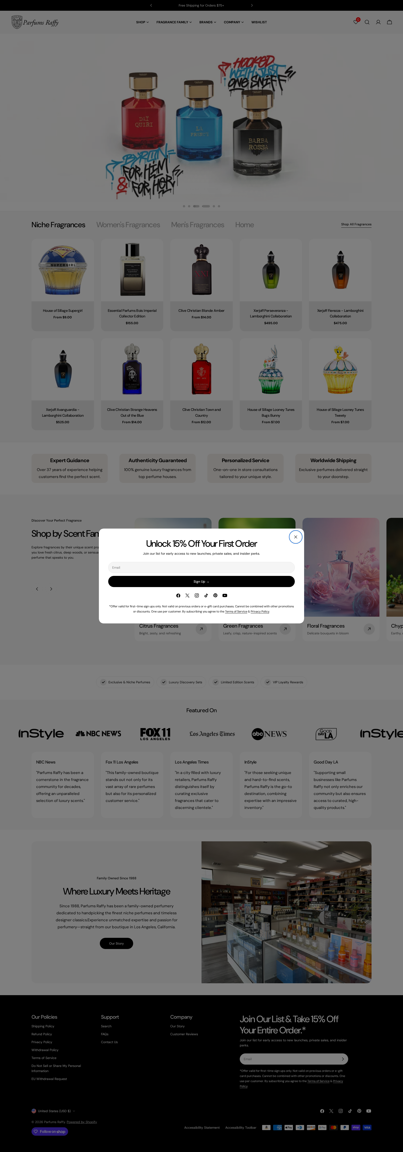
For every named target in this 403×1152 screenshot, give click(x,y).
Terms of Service (236, 611)
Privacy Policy (260, 611)
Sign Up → (201, 581)
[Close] (295, 537)
